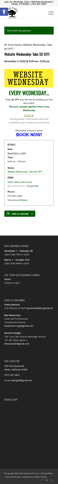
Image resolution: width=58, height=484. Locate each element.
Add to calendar (20, 213)
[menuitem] (49, 12)
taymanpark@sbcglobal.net (39, 308)
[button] (4, 12)
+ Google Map (32, 185)
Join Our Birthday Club (16, 1)
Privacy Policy (47, 473)
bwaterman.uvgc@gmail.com (18, 325)
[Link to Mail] (46, 480)
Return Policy (40, 477)
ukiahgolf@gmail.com (21, 380)
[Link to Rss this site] (51, 480)
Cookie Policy (27, 477)
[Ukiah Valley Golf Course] (24, 12)
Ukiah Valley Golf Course (20, 182)
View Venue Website (18, 200)
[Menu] (49, 12)
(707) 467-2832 (38, 3)
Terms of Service (13, 477)
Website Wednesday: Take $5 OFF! (25, 171)
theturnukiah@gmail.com (16, 343)
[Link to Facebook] (42, 480)
